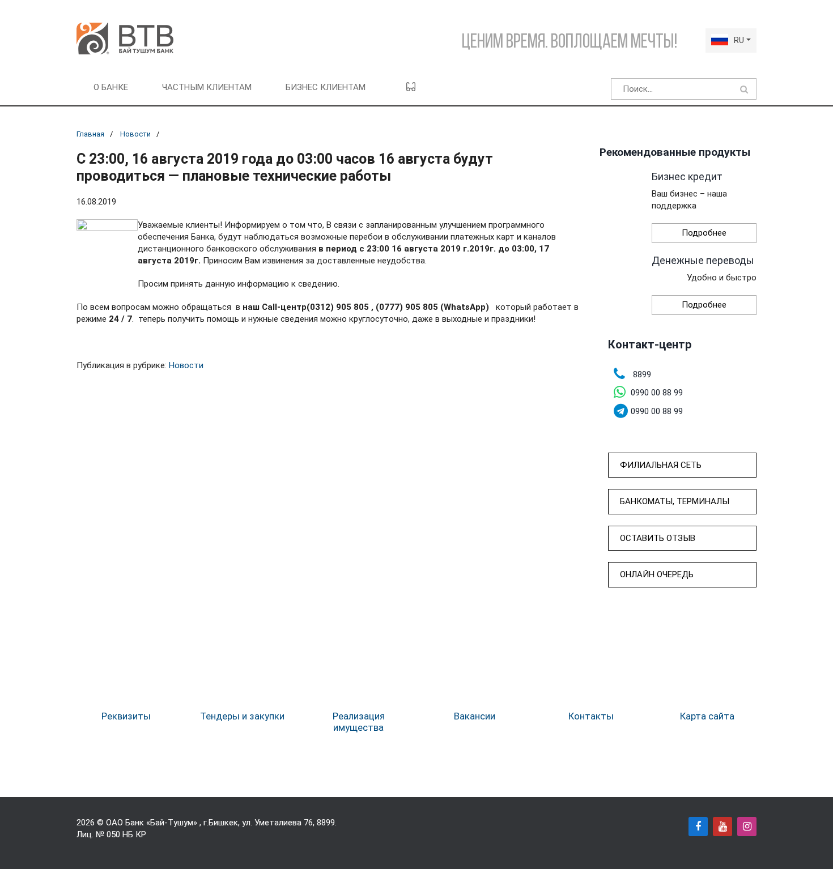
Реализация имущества (359, 721)
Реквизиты (126, 716)
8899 (326, 822)
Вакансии (474, 716)
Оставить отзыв (657, 538)
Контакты (591, 716)
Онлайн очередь (657, 574)
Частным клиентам (207, 87)
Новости (135, 134)
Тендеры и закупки (242, 716)
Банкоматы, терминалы (674, 501)
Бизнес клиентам (326, 87)
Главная (90, 134)
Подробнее (704, 233)
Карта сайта (707, 716)
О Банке (111, 87)
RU (739, 40)
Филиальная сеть (661, 465)
